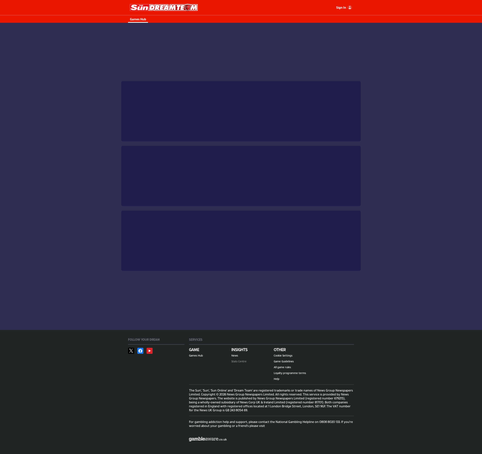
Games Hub (138, 19)
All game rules (282, 367)
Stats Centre (238, 361)
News (234, 355)
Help (276, 379)
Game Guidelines (284, 361)
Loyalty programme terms (290, 373)
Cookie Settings (283, 355)
